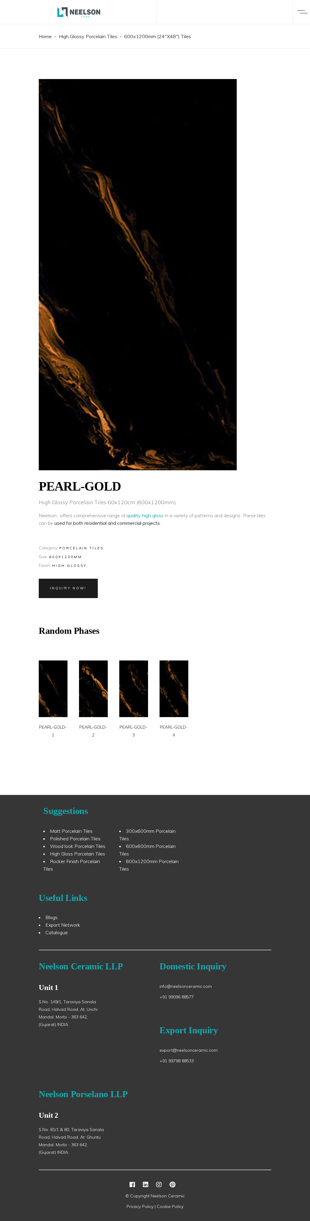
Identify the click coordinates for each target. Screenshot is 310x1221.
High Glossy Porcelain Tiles (88, 36)
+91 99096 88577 (177, 997)
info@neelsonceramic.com (186, 986)
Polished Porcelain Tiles (75, 839)
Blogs (51, 917)
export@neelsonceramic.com (189, 1050)
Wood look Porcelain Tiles (77, 846)
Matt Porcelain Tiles (71, 831)
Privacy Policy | (142, 1206)
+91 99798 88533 (177, 1061)
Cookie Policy (170, 1206)
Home (45, 36)
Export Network (62, 925)
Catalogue (56, 932)
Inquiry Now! (68, 588)
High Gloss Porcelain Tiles (77, 854)
